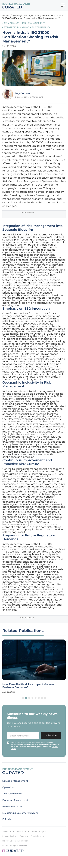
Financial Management (15, 800)
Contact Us (21, 831)
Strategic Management (26, 15)
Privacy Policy (9, 836)
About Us (6, 831)
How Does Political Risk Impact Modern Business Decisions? (28, 686)
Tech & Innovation (12, 793)
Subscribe (51, 735)
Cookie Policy (37, 831)
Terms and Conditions (30, 836)
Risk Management (33, 23)
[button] (23, 698)
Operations (8, 787)
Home (5, 15)
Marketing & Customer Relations (20, 812)
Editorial (6, 819)
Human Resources (12, 806)
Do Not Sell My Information (15, 841)
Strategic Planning (16, 27)
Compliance (11, 23)
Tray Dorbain (22, 93)
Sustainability (41, 27)
